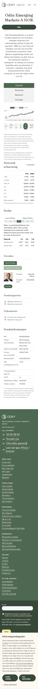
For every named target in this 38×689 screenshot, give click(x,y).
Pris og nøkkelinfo (8, 465)
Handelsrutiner (7, 475)
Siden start (31, 126)
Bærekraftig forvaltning (10, 537)
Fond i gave (6, 471)
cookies (5, 643)
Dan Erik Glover (10, 263)
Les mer (8, 286)
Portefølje (19, 100)
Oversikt (19, 85)
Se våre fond (6, 462)
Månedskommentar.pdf (14, 304)
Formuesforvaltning (8, 510)
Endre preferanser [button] (10, 685)
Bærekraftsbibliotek (9, 546)
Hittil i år (11, 126)
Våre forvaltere (7, 501)
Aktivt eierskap (7, 543)
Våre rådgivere (7, 513)
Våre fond (6, 459)
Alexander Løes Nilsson (12, 268)
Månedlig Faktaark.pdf (14, 302)
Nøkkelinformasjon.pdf (14, 320)
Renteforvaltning (7, 492)
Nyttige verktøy (9, 579)
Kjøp (19, 27)
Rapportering (6, 522)
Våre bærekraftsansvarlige (11, 549)
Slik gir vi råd (6, 519)
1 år (16, 126)
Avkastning (19, 90)
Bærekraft (19, 95)
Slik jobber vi (6, 495)
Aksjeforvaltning (7, 489)
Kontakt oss (12, 438)
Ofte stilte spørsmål (16, 443)
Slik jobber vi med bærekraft (12, 540)
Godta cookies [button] (8, 678)
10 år (25, 126)
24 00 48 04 (13, 434)
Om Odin (5, 555)
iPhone (24, 447)
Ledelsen (5, 561)
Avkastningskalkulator (9, 588)
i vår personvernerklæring (24, 663)
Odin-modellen (7, 486)
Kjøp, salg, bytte (8, 468)
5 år (21, 126)
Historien (5, 558)
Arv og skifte (6, 525)
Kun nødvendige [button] (26, 678)
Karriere (4, 564)
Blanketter (5, 478)
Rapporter (5, 567)
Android (10, 451)
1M (6, 126)
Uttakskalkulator (7, 585)
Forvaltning (7, 483)
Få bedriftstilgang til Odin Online (13, 528)
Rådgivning (7, 507)
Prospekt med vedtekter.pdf (16, 317)
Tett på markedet (8, 498)
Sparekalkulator (7, 582)
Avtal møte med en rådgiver (11, 516)
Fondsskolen (6, 591)
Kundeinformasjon (8, 570)
